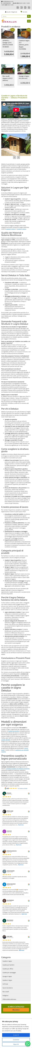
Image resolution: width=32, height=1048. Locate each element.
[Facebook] (21, 7)
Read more (21, 825)
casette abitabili (5, 739)
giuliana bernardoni (11, 883)
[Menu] (29, 21)
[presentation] (14, 157)
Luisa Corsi (9, 831)
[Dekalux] (9, 21)
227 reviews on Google (22, 788)
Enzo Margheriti (10, 900)
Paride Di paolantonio (12, 850)
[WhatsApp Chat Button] (27, 1043)
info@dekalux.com (8, 1)
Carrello (24, 12)
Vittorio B (9, 793)
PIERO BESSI (9, 936)
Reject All (16, 1044)
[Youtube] (29, 7)
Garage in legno (7, 976)
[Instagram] (25, 7)
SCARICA (17, 1010)
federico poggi (10, 810)
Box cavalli (6, 991)
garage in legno (21, 229)
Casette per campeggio (9, 972)
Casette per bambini (8, 965)
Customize (16, 1039)
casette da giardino (13, 731)
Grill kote (5, 984)
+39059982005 (7, 3)
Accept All (16, 1035)
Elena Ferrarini (10, 920)
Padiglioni (5, 995)
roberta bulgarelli (10, 870)
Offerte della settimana (9, 999)
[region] (16, 1033)
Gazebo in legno (7, 980)
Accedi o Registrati (11, 12)
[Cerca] (29, 16)
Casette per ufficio (8, 969)
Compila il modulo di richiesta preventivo (18, 768)
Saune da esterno (8, 988)
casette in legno (25, 119)
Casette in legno (7, 961)
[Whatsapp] (17, 7)
